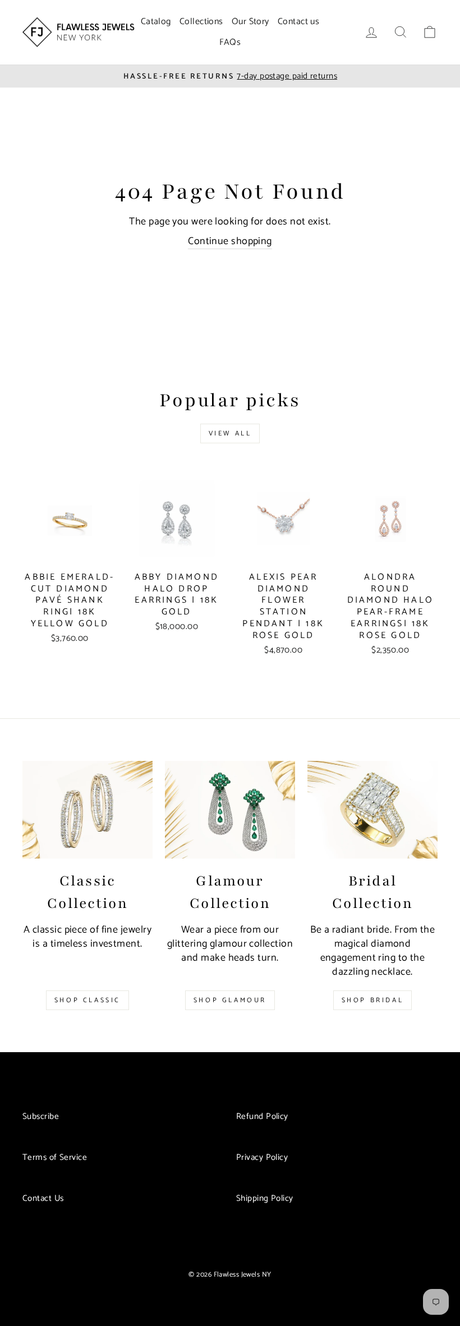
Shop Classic (87, 1000)
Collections (201, 21)
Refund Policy (262, 1116)
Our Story (250, 21)
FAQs (230, 42)
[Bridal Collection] (372, 810)
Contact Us (43, 1198)
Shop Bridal (373, 1000)
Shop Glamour (230, 1000)
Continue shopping (230, 242)
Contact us (299, 21)
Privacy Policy (262, 1157)
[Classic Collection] (87, 810)
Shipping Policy (264, 1198)
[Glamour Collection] (230, 810)
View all (230, 433)
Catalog (156, 21)
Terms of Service (54, 1157)
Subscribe (40, 1116)
